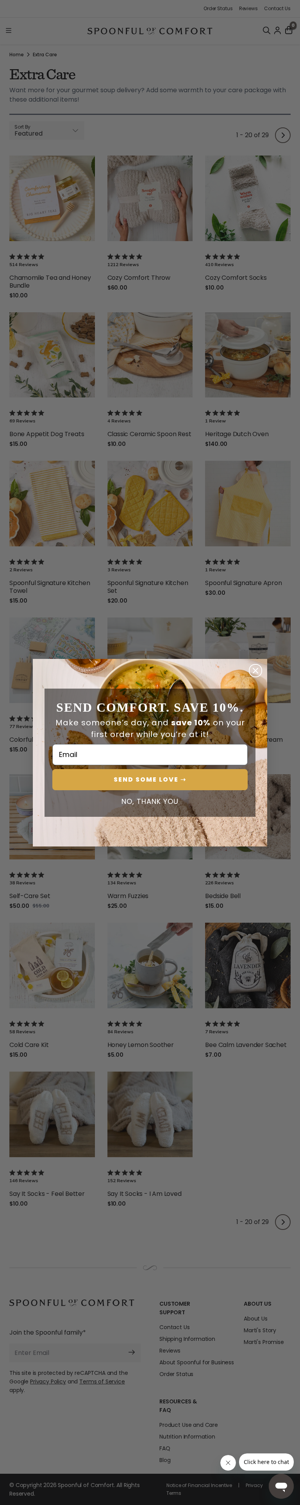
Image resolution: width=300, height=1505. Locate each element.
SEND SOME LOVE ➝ (150, 779)
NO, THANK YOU (150, 801)
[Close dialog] (255, 670)
